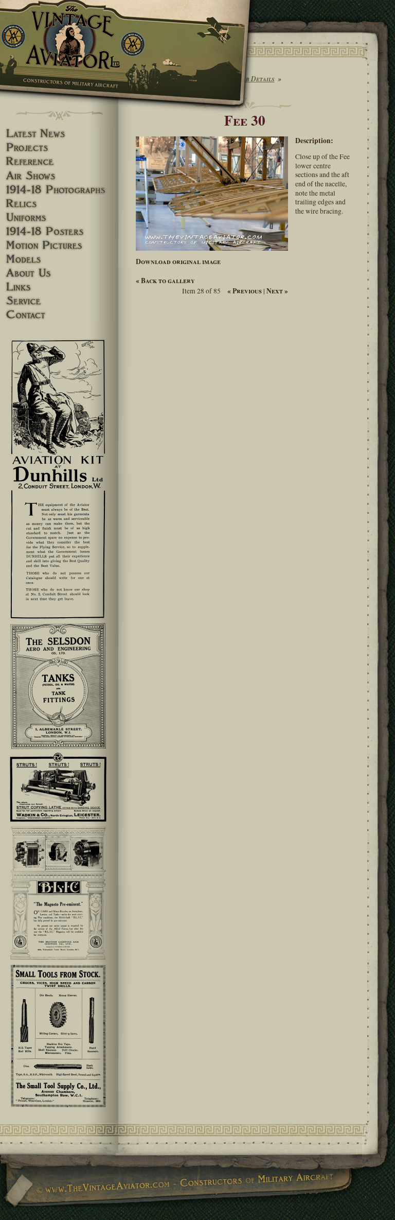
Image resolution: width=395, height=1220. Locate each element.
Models (59, 259)
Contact (59, 315)
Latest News (59, 134)
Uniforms (59, 217)
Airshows (59, 176)
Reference (59, 161)
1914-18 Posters (59, 231)
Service (59, 301)
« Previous (244, 291)
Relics (59, 204)
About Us (59, 273)
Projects (59, 147)
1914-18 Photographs (59, 190)
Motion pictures (59, 245)
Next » (277, 291)
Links (59, 287)
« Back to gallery (165, 280)
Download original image (178, 261)
